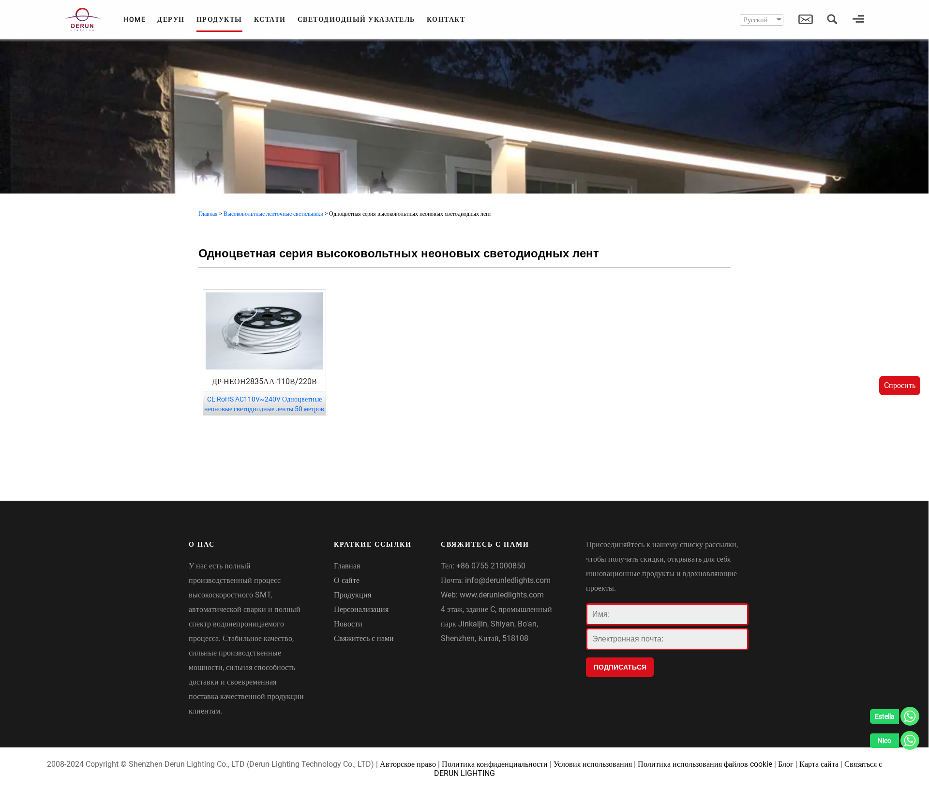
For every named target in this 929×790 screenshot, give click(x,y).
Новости (348, 623)
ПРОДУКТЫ (219, 19)
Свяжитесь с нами (364, 638)
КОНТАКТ (446, 19)
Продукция (352, 594)
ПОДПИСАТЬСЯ (620, 667)
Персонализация (361, 609)
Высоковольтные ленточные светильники (273, 213)
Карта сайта (819, 764)
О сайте (347, 580)
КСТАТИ (270, 19)
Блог (786, 764)
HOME (134, 19)
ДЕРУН (171, 19)
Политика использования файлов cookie (705, 764)
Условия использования (593, 764)
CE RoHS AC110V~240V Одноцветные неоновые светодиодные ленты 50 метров (264, 404)
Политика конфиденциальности (495, 764)
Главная (208, 213)
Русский (756, 20)
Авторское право (408, 764)
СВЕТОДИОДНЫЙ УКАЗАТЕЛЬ (356, 19)
